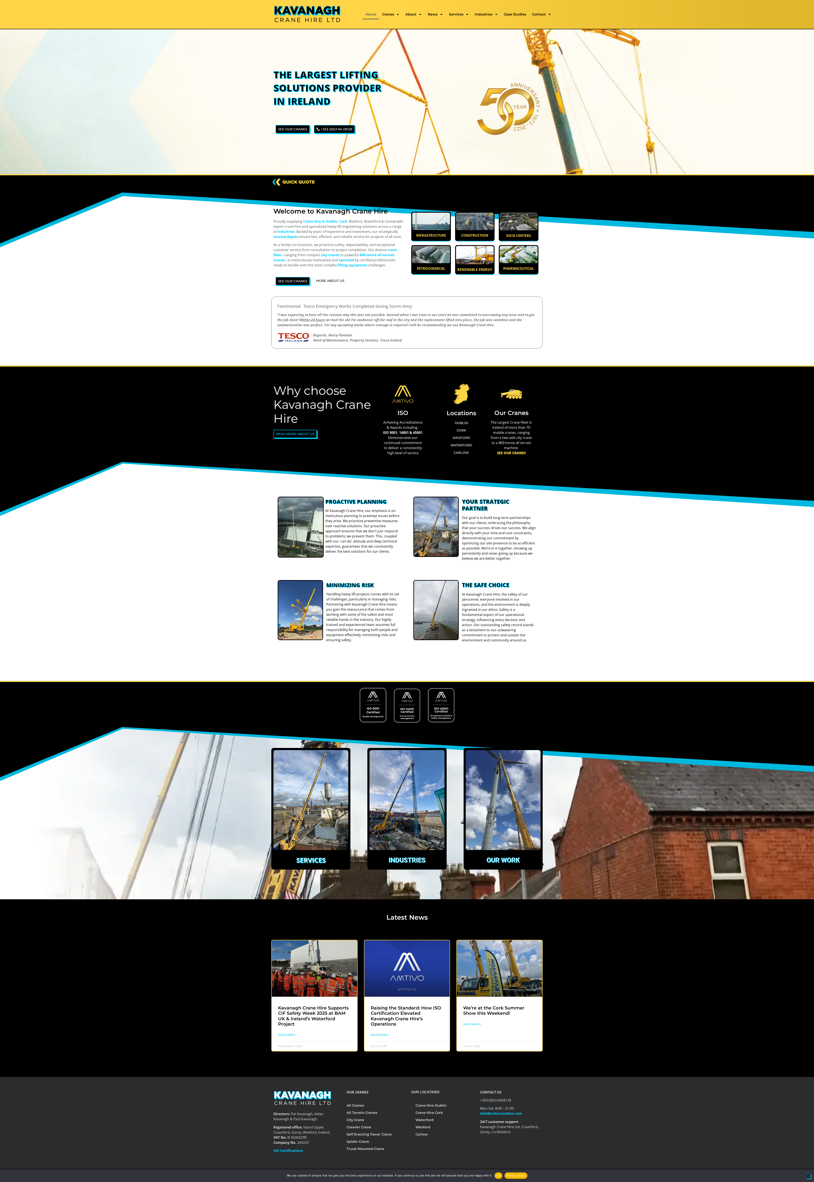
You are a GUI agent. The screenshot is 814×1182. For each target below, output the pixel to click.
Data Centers (518, 235)
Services (456, 14)
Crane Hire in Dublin (320, 221)
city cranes (330, 255)
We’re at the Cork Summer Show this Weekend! (493, 1010)
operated (346, 260)
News (433, 14)
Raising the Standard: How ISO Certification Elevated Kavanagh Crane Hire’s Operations (406, 1016)
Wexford (422, 1127)
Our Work (503, 860)
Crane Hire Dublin (431, 1105)
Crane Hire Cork (429, 1113)
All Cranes (355, 1105)
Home (371, 14)
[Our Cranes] (511, 394)
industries (286, 231)
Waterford (424, 1120)
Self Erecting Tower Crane (369, 1134)
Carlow (421, 1134)
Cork (343, 221)
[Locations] (461, 394)
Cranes (388, 14)
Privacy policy (516, 1175)
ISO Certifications (288, 1150)
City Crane (355, 1120)
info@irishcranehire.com (501, 1113)
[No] (808, 1176)
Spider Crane (358, 1142)
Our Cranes (511, 412)
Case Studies (515, 14)
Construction (474, 235)
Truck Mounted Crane (365, 1149)
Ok (498, 1175)
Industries (483, 14)
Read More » (287, 1034)
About (411, 14)
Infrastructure (431, 235)
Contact (539, 14)
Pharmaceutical (518, 268)
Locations (461, 413)
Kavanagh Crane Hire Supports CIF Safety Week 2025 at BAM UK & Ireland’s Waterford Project (313, 1016)
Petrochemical (431, 268)
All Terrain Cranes (362, 1113)
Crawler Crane (359, 1127)
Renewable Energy (474, 269)
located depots (285, 236)
